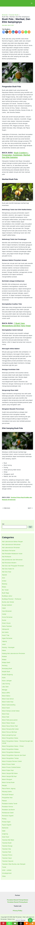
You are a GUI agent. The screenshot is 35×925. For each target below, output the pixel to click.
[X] (6, 32)
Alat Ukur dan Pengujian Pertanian (13, 566)
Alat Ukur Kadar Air (8, 569)
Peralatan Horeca (7, 806)
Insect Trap (5, 635)
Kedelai (4, 656)
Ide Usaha (5, 632)
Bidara (4, 587)
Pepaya (4, 800)
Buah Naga (5, 593)
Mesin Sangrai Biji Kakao (10, 773)
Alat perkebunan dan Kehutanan (12, 559)
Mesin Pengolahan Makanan (11, 752)
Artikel (4, 581)
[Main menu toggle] (31, 3)
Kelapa (4, 659)
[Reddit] (10, 32)
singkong (5, 834)
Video (4, 876)
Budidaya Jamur (7, 596)
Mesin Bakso (6, 696)
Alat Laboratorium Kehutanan (11, 544)
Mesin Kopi (5, 714)
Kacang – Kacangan (8, 647)
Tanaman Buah (6, 843)
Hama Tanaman (7, 626)
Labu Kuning (6, 683)
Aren (3, 578)
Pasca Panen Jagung (8, 788)
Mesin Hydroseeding (8, 705)
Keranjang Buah (7, 668)
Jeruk (4, 644)
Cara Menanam (7, 611)
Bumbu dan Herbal (8, 602)
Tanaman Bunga (7, 846)
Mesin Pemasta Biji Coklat (10, 729)
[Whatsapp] (25, 32)
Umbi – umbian (6, 870)
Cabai (4, 608)
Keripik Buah (6, 671)
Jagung (4, 641)
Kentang (4, 665)
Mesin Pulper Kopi (8, 770)
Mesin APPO (6, 693)
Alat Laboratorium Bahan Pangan (12, 541)
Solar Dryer (5, 837)
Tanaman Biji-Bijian (8, 840)
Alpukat (4, 575)
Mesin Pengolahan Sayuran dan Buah (14, 755)
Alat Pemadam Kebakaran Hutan (12, 553)
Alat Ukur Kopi (6, 572)
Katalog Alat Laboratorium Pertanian (13, 653)
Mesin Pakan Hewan (8, 723)
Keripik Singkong (7, 674)
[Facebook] (3, 32)
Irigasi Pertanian (7, 638)
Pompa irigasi (6, 822)
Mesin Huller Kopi (7, 702)
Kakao (4, 650)
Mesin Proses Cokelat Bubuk (11, 767)
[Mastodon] (19, 32)
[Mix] (22, 32)
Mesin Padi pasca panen (10, 720)
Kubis (4, 677)
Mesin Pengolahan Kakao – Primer (13, 746)
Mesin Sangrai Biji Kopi (9, 776)
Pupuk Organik (6, 825)
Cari (3, 524)
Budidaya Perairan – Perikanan (11, 599)
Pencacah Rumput (8, 794)
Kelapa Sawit (6, 662)
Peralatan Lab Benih (8, 809)
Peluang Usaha (7, 791)
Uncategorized (6, 873)
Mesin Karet (6, 708)
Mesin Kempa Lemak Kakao (11, 711)
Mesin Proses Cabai (8, 764)
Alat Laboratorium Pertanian (11, 547)
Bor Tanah (5, 590)
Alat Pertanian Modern (9, 562)
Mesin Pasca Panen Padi (10, 726)
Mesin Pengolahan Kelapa (10, 749)
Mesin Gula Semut (8, 699)
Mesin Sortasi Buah (8, 782)
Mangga (4, 690)
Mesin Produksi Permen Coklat (12, 761)
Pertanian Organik (7, 815)
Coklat (4, 614)
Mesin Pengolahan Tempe (10, 758)
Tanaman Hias (6, 849)
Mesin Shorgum (7, 779)
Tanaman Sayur (7, 858)
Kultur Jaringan (7, 680)
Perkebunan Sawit (8, 812)
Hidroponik (5, 629)
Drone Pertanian (7, 617)
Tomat (4, 867)
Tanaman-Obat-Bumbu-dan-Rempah (13, 864)
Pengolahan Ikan (7, 797)
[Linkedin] (13, 32)
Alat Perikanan (6, 556)
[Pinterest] (16, 32)
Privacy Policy (17, 910)
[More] (29, 32)
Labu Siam (5, 686)
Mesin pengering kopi (9, 735)
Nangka (4, 785)
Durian (4, 620)
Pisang (4, 819)
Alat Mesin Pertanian (8, 550)
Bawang (4, 584)
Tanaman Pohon (7, 855)
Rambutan (5, 828)
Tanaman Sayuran (7, 861)
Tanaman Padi (6, 852)
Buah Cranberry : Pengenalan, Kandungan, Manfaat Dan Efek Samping (16, 155)
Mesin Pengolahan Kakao (10, 738)
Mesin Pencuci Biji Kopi (9, 732)
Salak (3, 831)
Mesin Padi (5, 717)
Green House (6, 623)
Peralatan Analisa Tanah (9, 803)
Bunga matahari (7, 605)
